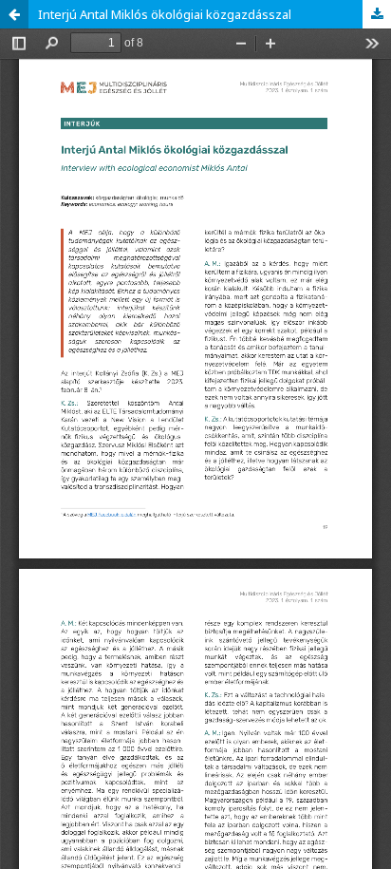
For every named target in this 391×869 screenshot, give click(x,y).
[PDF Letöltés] (377, 14)
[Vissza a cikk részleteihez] (14, 14)
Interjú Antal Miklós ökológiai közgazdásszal (164, 14)
